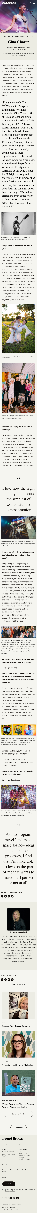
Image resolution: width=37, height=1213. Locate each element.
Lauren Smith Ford (16, 53)
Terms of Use (30, 1189)
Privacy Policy (10, 1191)
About (4, 1149)
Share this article (9, 975)
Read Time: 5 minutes (18, 55)
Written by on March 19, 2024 (18, 53)
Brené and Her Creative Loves (18, 36)
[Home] (9, 3)
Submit (8, 1184)
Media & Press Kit (8, 1152)
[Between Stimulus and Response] (18, 1005)
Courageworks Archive (23, 1150)
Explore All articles (18, 1114)
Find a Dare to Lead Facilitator (8, 1155)
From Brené (6, 1023)
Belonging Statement (8, 1207)
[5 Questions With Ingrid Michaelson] (18, 1044)
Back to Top (18, 1127)
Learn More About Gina (12, 892)
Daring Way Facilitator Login (24, 1158)
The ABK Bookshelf (10, 1101)
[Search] (30, 3)
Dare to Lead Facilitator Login (24, 1154)
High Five (5, 1062)
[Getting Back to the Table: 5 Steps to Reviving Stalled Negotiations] (18, 1083)
